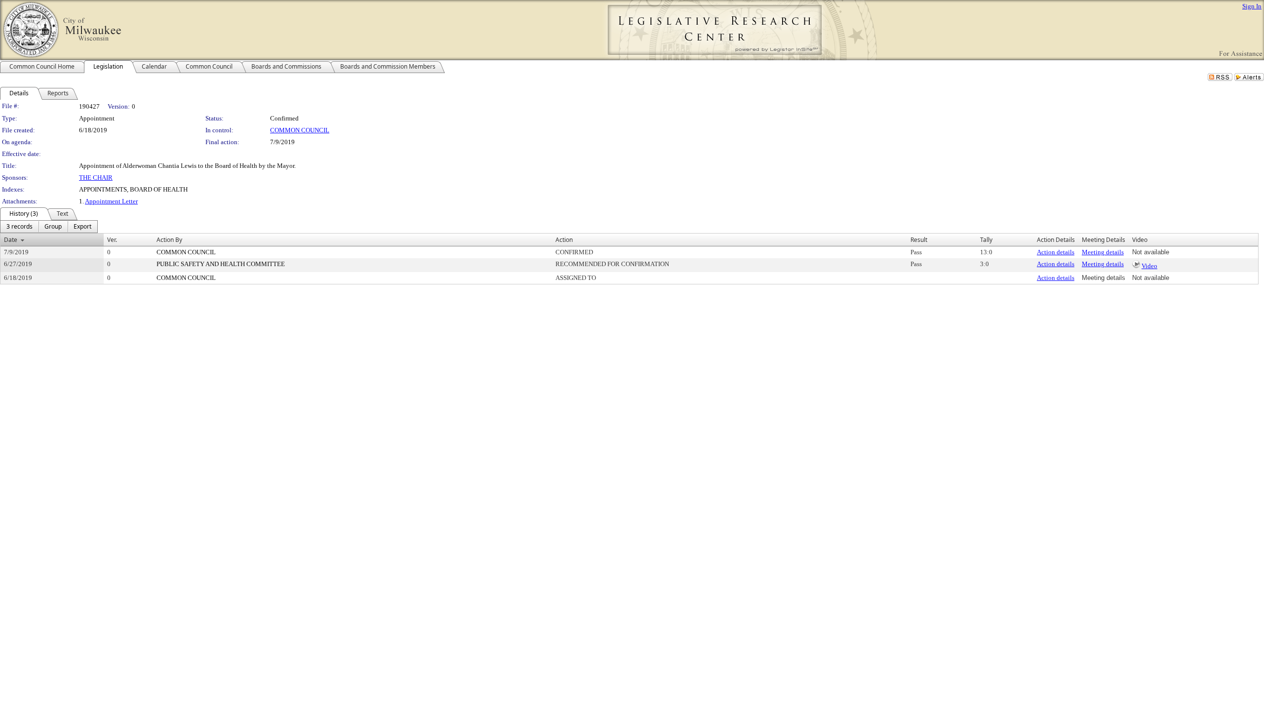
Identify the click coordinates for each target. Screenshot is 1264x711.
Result (918, 240)
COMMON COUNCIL (299, 130)
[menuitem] (19, 227)
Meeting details (1103, 252)
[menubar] (49, 226)
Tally (986, 240)
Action (564, 240)
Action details (1055, 252)
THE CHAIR (96, 177)
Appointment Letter (111, 201)
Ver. (112, 240)
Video (1149, 266)
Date (10, 240)
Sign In (1252, 6)
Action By (169, 240)
